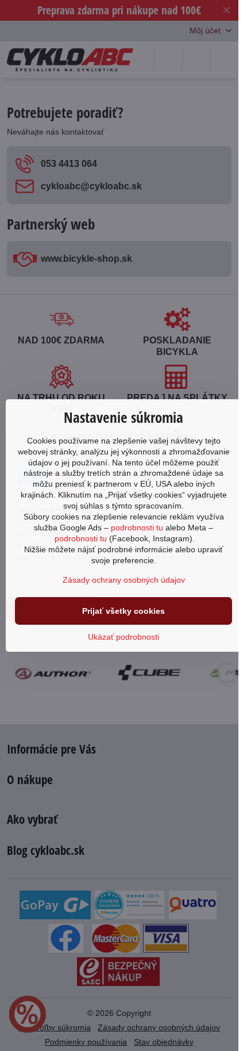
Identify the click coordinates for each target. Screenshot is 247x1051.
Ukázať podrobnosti (123, 636)
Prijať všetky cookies (123, 611)
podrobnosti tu (137, 527)
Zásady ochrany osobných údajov (124, 579)
